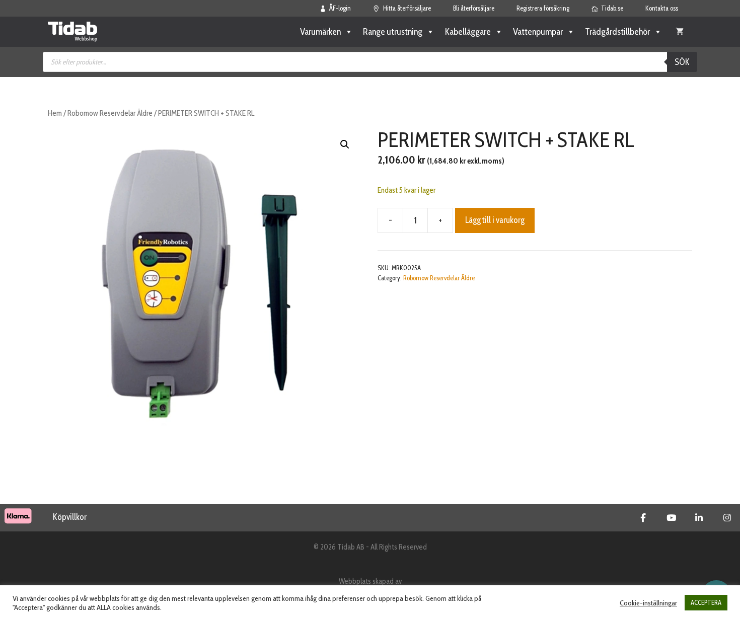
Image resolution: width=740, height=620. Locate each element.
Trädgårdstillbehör (617, 31)
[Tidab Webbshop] (72, 32)
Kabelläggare (468, 31)
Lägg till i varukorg (495, 220)
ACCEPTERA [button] (706, 602)
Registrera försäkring (542, 8)
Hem (55, 113)
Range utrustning (392, 31)
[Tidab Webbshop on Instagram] (727, 518)
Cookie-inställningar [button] (648, 602)
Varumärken (320, 31)
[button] (345, 144)
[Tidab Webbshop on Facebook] (643, 518)
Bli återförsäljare (473, 8)
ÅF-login (340, 8)
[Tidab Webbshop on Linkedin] (699, 518)
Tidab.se (612, 8)
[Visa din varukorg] (679, 32)
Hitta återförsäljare (407, 8)
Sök (682, 62)
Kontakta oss (661, 8)
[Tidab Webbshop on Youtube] (671, 518)
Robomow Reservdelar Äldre (110, 113)
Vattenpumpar (538, 31)
